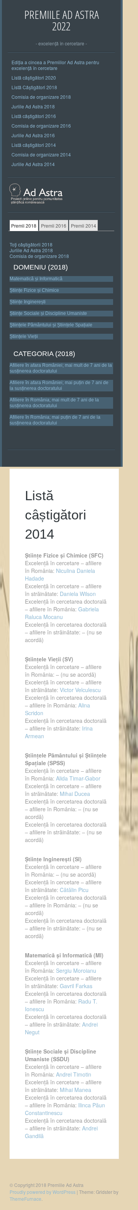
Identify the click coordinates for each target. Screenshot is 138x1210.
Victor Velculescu (80, 690)
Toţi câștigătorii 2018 (31, 244)
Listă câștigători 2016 (34, 116)
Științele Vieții (24, 336)
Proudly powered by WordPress (43, 1191)
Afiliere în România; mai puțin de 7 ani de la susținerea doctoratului (55, 420)
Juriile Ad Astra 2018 (33, 106)
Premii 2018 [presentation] (23, 225)
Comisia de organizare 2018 (41, 96)
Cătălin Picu (74, 890)
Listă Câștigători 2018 (34, 87)
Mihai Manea (74, 1089)
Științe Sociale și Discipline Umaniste (48, 313)
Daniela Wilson (78, 594)
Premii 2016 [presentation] (53, 225)
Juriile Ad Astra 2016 (33, 135)
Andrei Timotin (73, 1074)
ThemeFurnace (25, 1198)
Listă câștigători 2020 (34, 77)
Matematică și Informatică (36, 278)
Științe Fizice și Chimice (34, 290)
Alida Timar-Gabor (78, 778)
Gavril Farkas (76, 986)
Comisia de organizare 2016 (41, 125)
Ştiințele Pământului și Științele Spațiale (51, 325)
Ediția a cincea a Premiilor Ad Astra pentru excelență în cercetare (55, 65)
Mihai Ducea (75, 793)
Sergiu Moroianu (76, 970)
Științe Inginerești (28, 302)
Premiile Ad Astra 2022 (61, 20)
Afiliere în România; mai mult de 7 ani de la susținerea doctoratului (54, 402)
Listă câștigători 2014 (34, 144)
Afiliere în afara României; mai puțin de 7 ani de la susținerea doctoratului (59, 385)
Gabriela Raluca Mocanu (62, 613)
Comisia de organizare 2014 (41, 154)
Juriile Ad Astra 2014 (33, 164)
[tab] (24, 225)
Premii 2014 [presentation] (83, 225)
